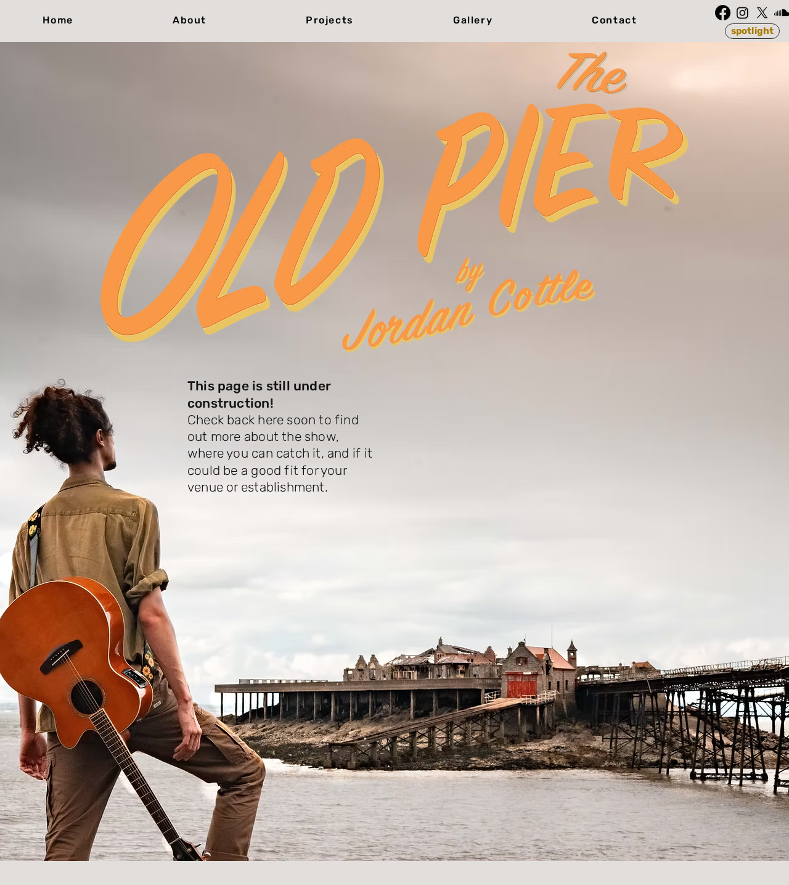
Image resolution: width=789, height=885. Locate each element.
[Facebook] (722, 12)
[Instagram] (742, 12)
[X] (762, 12)
